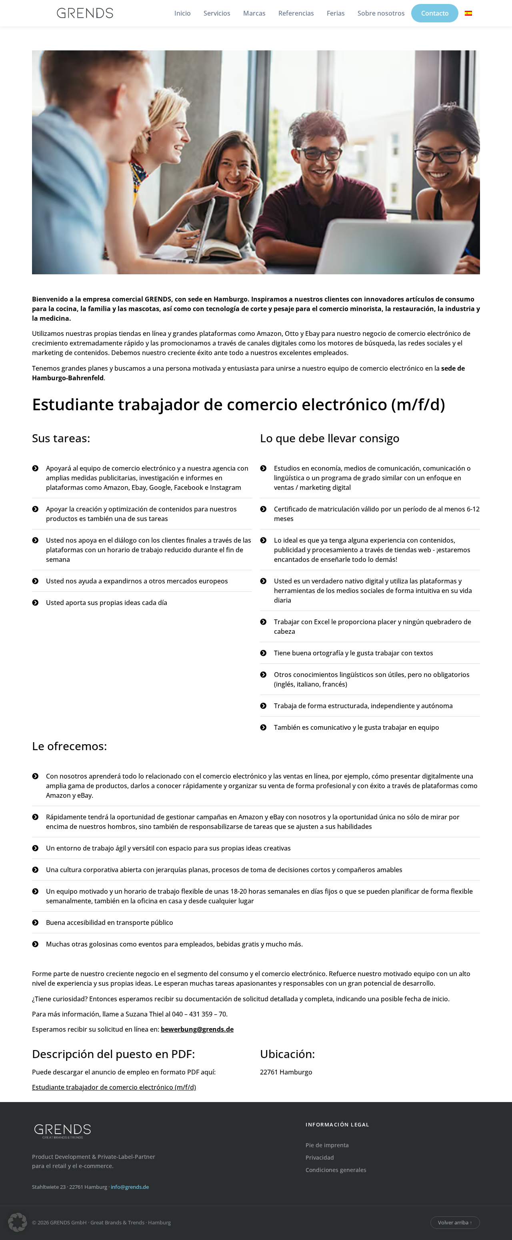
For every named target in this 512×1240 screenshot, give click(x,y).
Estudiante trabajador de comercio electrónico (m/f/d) (114, 1087)
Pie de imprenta (327, 1145)
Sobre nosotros (381, 13)
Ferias (336, 13)
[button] (17, 1222)
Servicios (217, 13)
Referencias (296, 13)
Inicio (182, 13)
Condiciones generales (336, 1170)
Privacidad (320, 1157)
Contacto (435, 13)
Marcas (254, 13)
